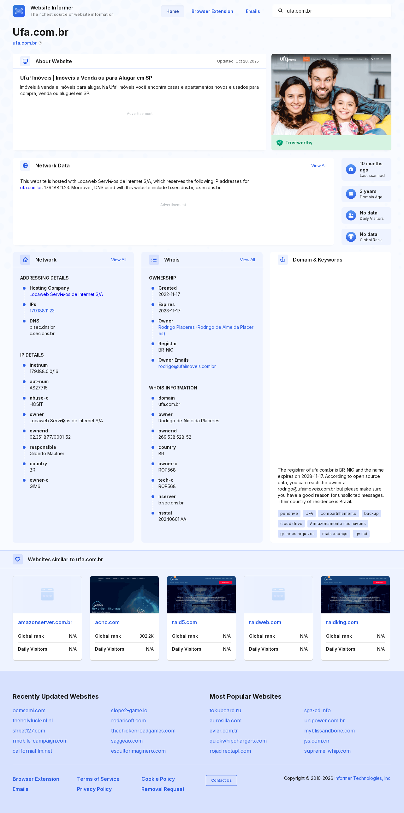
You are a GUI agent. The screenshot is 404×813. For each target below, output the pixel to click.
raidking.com (342, 622)
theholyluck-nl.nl (33, 720)
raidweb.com (265, 622)
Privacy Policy (94, 789)
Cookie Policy (158, 779)
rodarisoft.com (128, 720)
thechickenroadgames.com (143, 730)
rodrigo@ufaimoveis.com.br (187, 366)
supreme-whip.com (327, 751)
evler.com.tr (224, 730)
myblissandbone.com (329, 730)
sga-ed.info (317, 710)
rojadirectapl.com (230, 751)
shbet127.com (29, 730)
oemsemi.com (29, 710)
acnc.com (107, 622)
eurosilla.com (225, 720)
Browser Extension (212, 11)
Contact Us (221, 780)
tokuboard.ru (225, 710)
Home (172, 11)
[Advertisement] (139, 131)
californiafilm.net (32, 751)
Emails (253, 11)
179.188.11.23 (42, 310)
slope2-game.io (129, 710)
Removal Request (162, 789)
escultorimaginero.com (138, 751)
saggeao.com (127, 741)
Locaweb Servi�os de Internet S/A (66, 294)
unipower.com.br (324, 720)
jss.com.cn (316, 741)
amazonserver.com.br (45, 622)
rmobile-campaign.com (40, 741)
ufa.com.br (25, 42)
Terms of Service (98, 779)
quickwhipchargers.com (238, 741)
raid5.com (184, 622)
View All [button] (318, 165)
